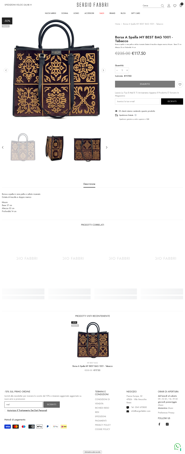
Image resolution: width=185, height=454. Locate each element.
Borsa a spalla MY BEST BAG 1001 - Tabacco (144, 39)
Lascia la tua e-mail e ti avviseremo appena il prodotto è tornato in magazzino (147, 94)
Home (117, 24)
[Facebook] (159, 424)
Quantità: (119, 65)
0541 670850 (141, 407)
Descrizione (89, 184)
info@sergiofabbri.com (140, 411)
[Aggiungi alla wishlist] (180, 84)
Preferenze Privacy (166, 412)
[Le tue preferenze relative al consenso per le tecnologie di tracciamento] (180, 449)
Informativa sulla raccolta (92, 452)
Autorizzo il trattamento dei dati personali (27, 410)
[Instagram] (167, 424)
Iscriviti (172, 101)
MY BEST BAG (92, 363)
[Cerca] (153, 6)
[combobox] (151, 6)
